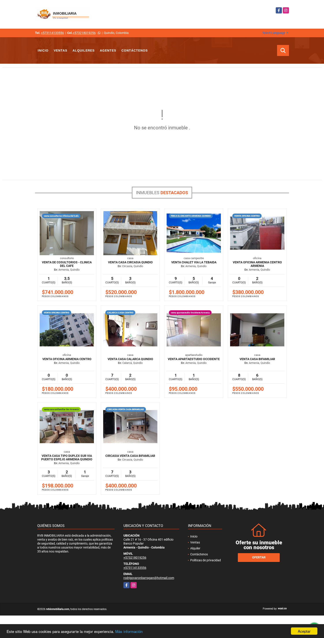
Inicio (43, 50)
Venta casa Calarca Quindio (130, 359)
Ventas (60, 50)
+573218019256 (84, 33)
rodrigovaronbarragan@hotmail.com (148, 578)
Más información (129, 631)
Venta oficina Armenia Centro (66, 359)
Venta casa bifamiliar (257, 359)
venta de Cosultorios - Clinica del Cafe (67, 264)
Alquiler (195, 548)
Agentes (108, 50)
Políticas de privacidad (205, 560)
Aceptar (304, 631)
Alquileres (84, 50)
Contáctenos (134, 50)
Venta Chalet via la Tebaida (193, 262)
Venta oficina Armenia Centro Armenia (257, 264)
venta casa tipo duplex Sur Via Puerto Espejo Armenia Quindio (66, 457)
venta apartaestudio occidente (194, 359)
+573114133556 (52, 33)
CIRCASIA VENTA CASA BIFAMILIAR (130, 456)
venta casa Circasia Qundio (130, 262)
